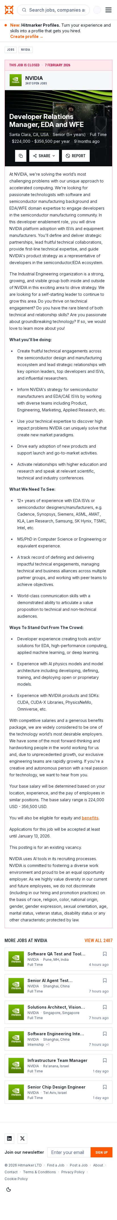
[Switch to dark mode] (8, 1190)
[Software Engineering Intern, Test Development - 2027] (58, 1039)
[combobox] (57, 10)
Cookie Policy (16, 1179)
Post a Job (79, 1165)
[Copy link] (20, 156)
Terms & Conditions (39, 1172)
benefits (90, 817)
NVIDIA (25, 49)
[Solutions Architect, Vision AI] (58, 1012)
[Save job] (105, 954)
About (98, 1165)
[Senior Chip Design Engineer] (58, 1092)
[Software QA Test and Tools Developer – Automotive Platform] (58, 959)
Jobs (10, 49)
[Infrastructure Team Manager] (58, 1065)
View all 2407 (98, 940)
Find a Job (55, 1165)
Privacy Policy (73, 1172)
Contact (11, 1172)
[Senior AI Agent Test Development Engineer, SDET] (58, 985)
